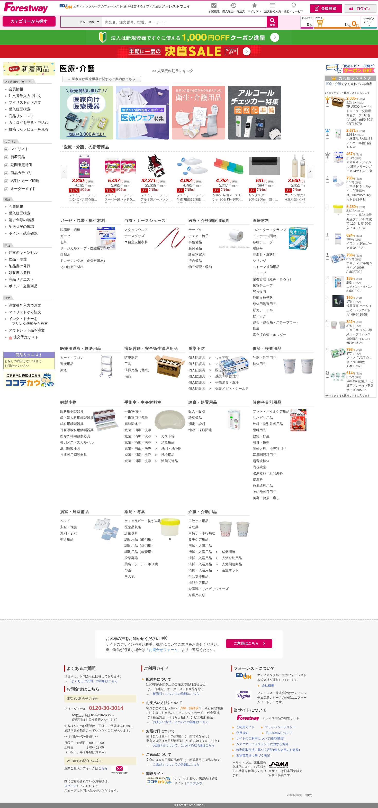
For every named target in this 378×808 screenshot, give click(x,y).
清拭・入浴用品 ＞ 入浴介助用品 (215, 558)
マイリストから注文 (25, 102)
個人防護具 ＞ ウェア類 (208, 358)
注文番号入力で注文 (25, 96)
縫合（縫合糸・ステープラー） (276, 322)
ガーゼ (65, 236)
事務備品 (195, 242)
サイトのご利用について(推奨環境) (260, 738)
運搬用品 (67, 364)
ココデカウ (194, 783)
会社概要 (268, 685)
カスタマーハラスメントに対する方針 (262, 744)
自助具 (193, 527)
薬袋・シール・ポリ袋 (141, 564)
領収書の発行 (19, 273)
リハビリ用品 (263, 418)
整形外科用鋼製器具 (75, 436)
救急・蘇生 (261, 436)
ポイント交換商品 (23, 286)
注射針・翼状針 (264, 254)
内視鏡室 (259, 467)
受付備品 (195, 248)
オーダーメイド (23, 189)
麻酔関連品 (132, 424)
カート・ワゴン (72, 358)
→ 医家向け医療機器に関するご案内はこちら (102, 79)
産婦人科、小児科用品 (269, 448)
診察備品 (195, 418)
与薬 (127, 570)
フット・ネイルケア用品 (271, 411)
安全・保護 (68, 527)
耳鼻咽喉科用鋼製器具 (77, 430)
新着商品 (18, 157)
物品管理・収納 (200, 267)
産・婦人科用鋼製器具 (77, 418)
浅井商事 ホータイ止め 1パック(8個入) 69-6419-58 (359, 310)
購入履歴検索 (19, 109)
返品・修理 (18, 259)
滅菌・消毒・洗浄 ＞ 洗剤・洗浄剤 (152, 448)
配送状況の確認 (21, 226)
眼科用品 (259, 430)
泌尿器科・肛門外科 (268, 473)
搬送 (63, 370)
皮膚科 (258, 479)
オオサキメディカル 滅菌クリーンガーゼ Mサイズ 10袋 (359, 166)
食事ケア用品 (198, 539)
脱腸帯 (258, 248)
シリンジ (259, 261)
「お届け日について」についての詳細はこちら (182, 745)
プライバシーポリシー (280, 727)
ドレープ (259, 273)
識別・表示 (68, 533)
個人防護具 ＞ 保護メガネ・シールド (218, 388)
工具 (127, 364)
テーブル (195, 230)
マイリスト (20, 149)
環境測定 (131, 358)
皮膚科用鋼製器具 (73, 455)
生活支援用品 (198, 576)
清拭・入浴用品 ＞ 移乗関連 (211, 552)
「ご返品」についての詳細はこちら (174, 764)
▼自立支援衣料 (136, 242)
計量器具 (131, 533)
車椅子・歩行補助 (201, 533)
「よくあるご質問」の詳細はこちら (93, 681)
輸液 (256, 329)
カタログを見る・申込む (28, 122)
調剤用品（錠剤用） (139, 546)
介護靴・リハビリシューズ (208, 589)
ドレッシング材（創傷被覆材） (83, 261)
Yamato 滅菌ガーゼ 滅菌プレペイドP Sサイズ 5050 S (359, 385)
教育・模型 (261, 442)
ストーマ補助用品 (266, 267)
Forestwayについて (279, 733)
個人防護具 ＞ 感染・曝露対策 (213, 376)
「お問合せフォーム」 (163, 650)
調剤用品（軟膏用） (139, 552)
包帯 (63, 242)
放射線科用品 (263, 486)
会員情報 (16, 89)
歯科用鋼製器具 (72, 424)
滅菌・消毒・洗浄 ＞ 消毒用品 (149, 442)
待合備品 (195, 261)
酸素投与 (259, 291)
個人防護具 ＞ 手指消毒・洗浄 (213, 382)
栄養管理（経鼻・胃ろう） (273, 279)
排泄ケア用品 (198, 583)
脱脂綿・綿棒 (70, 230)
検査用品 (259, 364)
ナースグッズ (134, 236)
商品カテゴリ (21, 173)
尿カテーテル (263, 310)
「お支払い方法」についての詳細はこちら (179, 722)
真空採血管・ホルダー (269, 335)
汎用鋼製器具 (70, 448)
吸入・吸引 (196, 411)
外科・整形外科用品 (268, 424)
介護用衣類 (196, 595)
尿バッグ (259, 316)
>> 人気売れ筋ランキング (172, 71)
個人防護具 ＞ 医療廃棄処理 (211, 370)
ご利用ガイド (245, 727)
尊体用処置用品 (264, 304)
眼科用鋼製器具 (72, 411)
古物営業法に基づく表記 (253, 755)
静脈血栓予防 (263, 298)
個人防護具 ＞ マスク (206, 364)
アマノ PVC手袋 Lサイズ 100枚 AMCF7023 (359, 362)
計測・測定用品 (264, 358)
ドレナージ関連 (264, 236)
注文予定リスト (25, 337)
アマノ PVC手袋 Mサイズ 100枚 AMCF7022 (359, 268)
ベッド (65, 521)
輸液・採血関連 (200, 430)
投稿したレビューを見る (28, 129)
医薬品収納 (132, 527)
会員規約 (242, 733)
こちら (102, 768)
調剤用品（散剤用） (139, 539)
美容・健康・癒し (266, 498)
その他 (129, 576)
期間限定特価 (21, 165)
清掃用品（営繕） (137, 370)
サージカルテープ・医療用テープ (85, 248)
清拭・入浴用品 (200, 546)
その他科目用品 (264, 492)
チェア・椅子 (198, 236)
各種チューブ (263, 242)
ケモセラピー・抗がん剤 (142, 521)
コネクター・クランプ (269, 230)
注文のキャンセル (23, 252)
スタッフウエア (136, 230)
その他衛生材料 (72, 267)
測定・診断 (196, 424)
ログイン (70, 786)
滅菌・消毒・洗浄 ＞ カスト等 (149, 436)
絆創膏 (65, 254)
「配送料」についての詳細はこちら (174, 694)
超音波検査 (261, 461)
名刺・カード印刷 (25, 181)
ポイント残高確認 (23, 233)
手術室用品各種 (136, 418)
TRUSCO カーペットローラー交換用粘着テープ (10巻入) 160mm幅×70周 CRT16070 (359, 115)
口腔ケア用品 (198, 521)
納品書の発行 (19, 266)
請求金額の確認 (21, 220)
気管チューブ (263, 285)
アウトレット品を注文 (27, 330)
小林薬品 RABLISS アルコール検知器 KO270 (359, 143)
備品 (127, 376)
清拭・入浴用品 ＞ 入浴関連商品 (215, 564)
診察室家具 (196, 254)
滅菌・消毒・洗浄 (137, 430)
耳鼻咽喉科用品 (264, 455)
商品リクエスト (21, 116)
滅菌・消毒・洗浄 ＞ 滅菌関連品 (151, 461)
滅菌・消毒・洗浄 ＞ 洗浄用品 (149, 455)
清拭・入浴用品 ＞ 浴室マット (213, 570)
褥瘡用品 (67, 539)
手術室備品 (132, 411)
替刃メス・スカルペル (77, 442)
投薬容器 (131, 558)
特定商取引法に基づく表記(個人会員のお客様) (268, 750)
